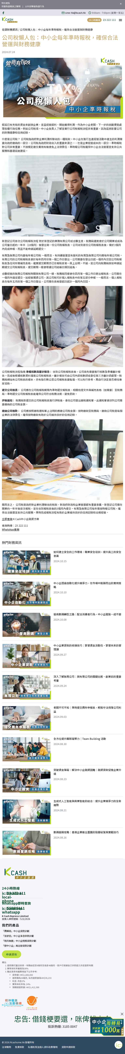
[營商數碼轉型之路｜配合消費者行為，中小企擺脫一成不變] (26, 625)
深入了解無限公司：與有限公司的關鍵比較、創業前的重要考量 (87, 678)
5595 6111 (16, 908)
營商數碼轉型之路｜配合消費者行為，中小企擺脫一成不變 (87, 614)
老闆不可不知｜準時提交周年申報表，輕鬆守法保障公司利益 (87, 709)
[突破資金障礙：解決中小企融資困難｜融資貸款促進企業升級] (26, 781)
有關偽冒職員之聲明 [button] (11, 6)
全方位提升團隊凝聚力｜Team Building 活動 (80, 739)
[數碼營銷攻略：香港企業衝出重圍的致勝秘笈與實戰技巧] (26, 843)
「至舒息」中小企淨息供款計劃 (18, 935)
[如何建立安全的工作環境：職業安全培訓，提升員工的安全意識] (26, 563)
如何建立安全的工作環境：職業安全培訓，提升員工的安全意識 (87, 554)
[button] (120, 19)
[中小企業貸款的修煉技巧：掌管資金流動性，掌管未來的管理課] (26, 656)
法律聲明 (6, 1047)
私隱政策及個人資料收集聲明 (43, 1047)
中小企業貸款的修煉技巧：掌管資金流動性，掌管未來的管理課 (87, 647)
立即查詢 (7, 519)
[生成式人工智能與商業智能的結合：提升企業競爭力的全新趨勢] (26, 812)
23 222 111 (109, 20)
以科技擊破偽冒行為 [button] (34, 6)
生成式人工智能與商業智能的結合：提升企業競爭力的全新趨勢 (87, 803)
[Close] (122, 1014)
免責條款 (19, 1047)
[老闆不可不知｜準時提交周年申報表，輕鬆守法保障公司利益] (26, 718)
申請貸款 (11, 954)
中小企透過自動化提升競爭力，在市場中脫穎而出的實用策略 (87, 585)
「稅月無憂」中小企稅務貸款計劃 (19, 940)
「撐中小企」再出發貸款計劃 (17, 945)
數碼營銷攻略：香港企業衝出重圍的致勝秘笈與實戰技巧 (86, 832)
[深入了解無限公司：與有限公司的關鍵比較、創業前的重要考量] (26, 687)
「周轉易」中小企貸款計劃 (15, 931)
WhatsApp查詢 (10, 529)
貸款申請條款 (68, 1047)
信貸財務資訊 (10, 29)
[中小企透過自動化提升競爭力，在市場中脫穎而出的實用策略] (26, 594)
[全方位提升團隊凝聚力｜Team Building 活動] (26, 749)
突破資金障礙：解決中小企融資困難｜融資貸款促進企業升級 (87, 772)
